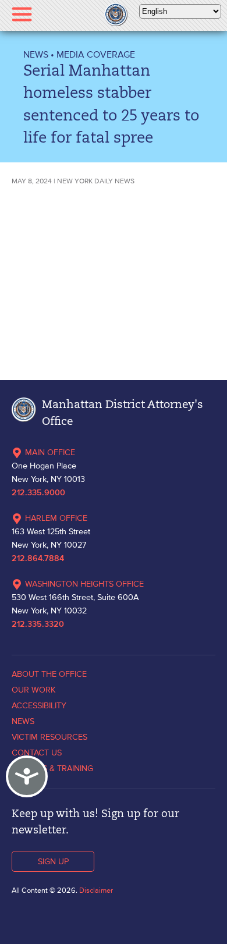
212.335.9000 (38, 493)
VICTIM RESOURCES (49, 736)
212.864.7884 (38, 559)
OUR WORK (34, 689)
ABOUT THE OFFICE (49, 674)
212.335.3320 (38, 624)
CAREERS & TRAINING (52, 768)
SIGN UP (53, 861)
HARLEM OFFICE (56, 518)
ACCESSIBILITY (39, 705)
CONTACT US (37, 752)
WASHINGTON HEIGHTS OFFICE (84, 583)
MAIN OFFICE (50, 452)
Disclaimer (96, 890)
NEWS (35, 54)
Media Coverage (95, 54)
